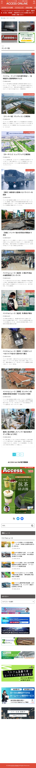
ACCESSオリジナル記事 (7, 7)
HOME (3, 18)
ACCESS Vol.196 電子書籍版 (18, 462)
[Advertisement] (18, 740)
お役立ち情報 (29, 7)
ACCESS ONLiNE (14, 765)
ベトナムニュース (19, 7)
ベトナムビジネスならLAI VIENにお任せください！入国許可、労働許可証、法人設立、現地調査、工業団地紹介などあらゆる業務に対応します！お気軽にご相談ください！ (18, 12)
